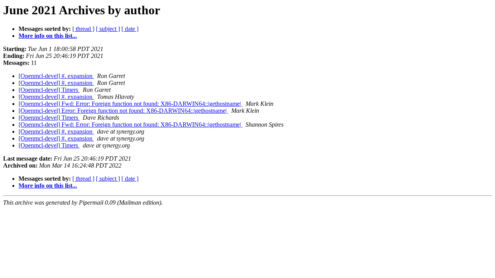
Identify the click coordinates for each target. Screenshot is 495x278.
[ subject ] (108, 28)
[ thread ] (83, 28)
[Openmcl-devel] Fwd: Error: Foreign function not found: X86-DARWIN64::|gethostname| (130, 103)
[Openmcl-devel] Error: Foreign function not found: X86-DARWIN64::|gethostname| (123, 110)
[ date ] (129, 28)
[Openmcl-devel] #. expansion (56, 76)
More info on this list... (48, 35)
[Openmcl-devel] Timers (49, 89)
